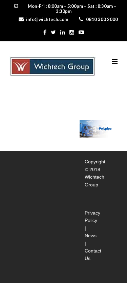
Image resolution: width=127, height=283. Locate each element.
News (91, 235)
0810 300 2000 (102, 19)
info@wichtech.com (47, 19)
